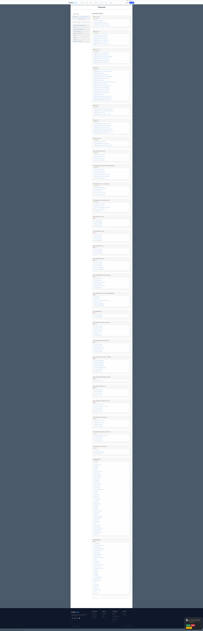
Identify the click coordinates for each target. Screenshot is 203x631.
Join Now (131, 2)
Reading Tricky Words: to (99, 94)
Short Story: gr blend (98, 265)
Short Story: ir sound (98, 334)
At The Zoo (96, 491)
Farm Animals (96, 494)
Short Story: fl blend (98, 236)
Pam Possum (96, 593)
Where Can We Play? (98, 510)
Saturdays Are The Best (98, 568)
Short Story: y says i (98, 302)
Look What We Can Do (98, 516)
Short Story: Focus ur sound (99, 205)
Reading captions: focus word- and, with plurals (103, 76)
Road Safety (96, 575)
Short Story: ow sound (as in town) (100, 406)
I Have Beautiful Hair (98, 518)
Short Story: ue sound (98, 411)
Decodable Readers (77, 31)
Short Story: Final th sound (99, 285)
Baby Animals (96, 496)
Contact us (125, 614)
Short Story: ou (97, 333)
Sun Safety (96, 573)
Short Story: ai (96, 296)
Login (127, 2)
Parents (82, 2)
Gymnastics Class (97, 579)
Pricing (106, 2)
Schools (91, 2)
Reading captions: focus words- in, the (101, 74)
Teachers (86, 2)
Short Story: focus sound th (99, 158)
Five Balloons (96, 534)
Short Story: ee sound (98, 329)
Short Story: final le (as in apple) (100, 367)
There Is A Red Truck (98, 484)
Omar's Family (96, 552)
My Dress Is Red (97, 478)
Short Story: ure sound (98, 351)
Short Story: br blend (98, 225)
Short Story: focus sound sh (99, 154)
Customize (189, 627)
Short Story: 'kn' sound (98, 453)
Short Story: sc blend (98, 369)
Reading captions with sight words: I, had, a (102, 99)
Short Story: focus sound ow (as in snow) (102, 207)
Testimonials (115, 619)
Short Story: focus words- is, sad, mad (101, 25)
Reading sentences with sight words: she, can (102, 125)
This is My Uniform (97, 477)
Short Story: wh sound (98, 389)
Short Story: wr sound (98, 395)
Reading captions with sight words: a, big (102, 89)
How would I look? (97, 589)
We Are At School (97, 475)
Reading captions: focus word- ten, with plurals (103, 71)
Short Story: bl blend (98, 221)
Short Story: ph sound (98, 391)
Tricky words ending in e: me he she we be (102, 123)
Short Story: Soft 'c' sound (99, 347)
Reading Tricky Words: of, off (99, 112)
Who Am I (95, 493)
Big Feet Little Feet (97, 503)
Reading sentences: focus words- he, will (101, 127)
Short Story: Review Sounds (99, 269)
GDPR (131, 626)
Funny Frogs (96, 505)
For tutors (93, 618)
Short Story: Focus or (98, 190)
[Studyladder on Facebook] (72, 618)
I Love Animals (96, 543)
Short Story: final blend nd (99, 364)
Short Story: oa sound (98, 437)
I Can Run (95, 468)
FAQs (124, 613)
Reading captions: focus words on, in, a (101, 40)
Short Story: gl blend (98, 316)
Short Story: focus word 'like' (99, 282)
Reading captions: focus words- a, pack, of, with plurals (104, 81)
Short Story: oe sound (98, 409)
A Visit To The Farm (97, 566)
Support (111, 2)
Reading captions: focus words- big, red (101, 87)
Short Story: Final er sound (99, 420)
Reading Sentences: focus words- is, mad (102, 23)
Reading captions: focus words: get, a (101, 54)
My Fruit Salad (96, 482)
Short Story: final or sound (99, 422)
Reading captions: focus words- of (100, 83)
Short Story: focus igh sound (99, 172)
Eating (95, 523)
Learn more (191, 622)
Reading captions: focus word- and (101, 38)
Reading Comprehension (78, 33)
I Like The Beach (97, 521)
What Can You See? (97, 471)
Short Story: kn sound (98, 393)
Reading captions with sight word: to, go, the (102, 96)
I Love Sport (96, 502)
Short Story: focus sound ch (99, 156)
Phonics (74, 27)
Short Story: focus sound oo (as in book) (102, 176)
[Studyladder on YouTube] (79, 618)
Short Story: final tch (98, 349)
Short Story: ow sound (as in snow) (100, 435)
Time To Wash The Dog (98, 545)
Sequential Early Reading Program (79, 25)
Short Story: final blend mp (99, 365)
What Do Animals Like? (98, 532)
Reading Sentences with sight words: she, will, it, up (103, 130)
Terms (128, 626)
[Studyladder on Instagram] (75, 618)
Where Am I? (96, 519)
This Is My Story (97, 485)
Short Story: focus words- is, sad (100, 22)
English (103, 614)
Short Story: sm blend (98, 251)
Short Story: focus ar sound (99, 189)
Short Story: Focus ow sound (99, 192)
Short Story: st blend (98, 253)
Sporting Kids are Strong (98, 557)
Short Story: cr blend (98, 223)
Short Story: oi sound (98, 210)
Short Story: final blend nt (99, 360)
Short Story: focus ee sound (99, 169)
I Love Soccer (96, 584)
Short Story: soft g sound (99, 451)
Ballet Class (96, 570)
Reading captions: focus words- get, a (101, 53)
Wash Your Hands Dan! (98, 528)
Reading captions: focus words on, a (101, 34)
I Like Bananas (96, 480)
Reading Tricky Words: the (99, 73)
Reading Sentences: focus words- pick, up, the (103, 98)
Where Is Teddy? (97, 555)
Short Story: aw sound (98, 440)
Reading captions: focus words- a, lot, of (102, 92)
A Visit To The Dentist (98, 577)
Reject (192, 625)
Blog (113, 621)
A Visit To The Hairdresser (99, 548)
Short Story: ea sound (98, 331)
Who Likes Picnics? (97, 527)
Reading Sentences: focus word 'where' (101, 143)
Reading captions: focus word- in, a (101, 36)
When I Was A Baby (97, 554)
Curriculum (101, 2)
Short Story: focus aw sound (99, 209)
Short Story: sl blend (98, 315)
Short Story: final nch (98, 287)
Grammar (75, 39)
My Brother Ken (97, 512)
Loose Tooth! (96, 586)
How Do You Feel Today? (98, 489)
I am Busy (96, 462)
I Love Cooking (96, 525)
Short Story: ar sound (98, 326)
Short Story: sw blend (98, 240)
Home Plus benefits (116, 616)
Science (103, 616)
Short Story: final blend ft (99, 267)
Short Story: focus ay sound (99, 187)
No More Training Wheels (98, 564)
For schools (94, 616)
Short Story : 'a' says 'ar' (98, 327)
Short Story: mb (97, 450)
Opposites (96, 507)
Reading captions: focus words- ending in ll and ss (103, 109)
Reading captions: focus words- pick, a (101, 58)
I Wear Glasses (97, 561)
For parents (94, 613)
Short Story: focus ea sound (99, 194)
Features (114, 614)
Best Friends (96, 580)
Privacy (125, 626)
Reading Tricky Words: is (98, 20)
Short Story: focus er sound (99, 203)
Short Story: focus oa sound (99, 178)
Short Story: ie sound (98, 407)
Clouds (95, 559)
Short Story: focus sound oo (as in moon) (102, 174)
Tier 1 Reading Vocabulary (78, 29)
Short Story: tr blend (98, 234)
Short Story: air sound (98, 345)
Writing (74, 37)
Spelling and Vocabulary (78, 41)
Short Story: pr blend (98, 262)
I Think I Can (96, 469)
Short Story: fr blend (98, 371)
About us (114, 613)
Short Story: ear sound (98, 344)
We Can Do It (96, 473)
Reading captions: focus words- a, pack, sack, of (103, 110)
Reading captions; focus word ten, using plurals (103, 56)
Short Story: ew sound (98, 424)
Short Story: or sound (98, 438)
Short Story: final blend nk (99, 362)
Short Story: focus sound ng (99, 160)
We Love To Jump (97, 464)
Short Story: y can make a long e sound (101, 300)
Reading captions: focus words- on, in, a (101, 43)
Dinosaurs (96, 571)
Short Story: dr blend (98, 238)
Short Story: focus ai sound (99, 171)
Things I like (96, 514)
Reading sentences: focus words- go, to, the (102, 132)
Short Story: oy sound (98, 404)
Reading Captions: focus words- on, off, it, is (102, 114)
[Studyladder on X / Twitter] (77, 618)
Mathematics (104, 613)
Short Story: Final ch (98, 280)
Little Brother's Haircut (98, 550)
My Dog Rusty (96, 562)
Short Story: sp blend (98, 249)
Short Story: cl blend (98, 220)
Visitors (95, 591)
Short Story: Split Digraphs (99, 303)
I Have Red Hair (97, 546)
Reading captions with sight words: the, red (102, 85)
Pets (95, 582)
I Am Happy (96, 466)
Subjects (96, 2)
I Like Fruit (96, 587)
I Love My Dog (96, 500)
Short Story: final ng (98, 283)
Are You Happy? (97, 487)
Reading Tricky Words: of (99, 80)
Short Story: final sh (97, 278)
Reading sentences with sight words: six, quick (103, 145)
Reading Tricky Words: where (99, 141)
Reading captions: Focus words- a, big (101, 78)
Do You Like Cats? (97, 530)
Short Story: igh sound (98, 380)
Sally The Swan (97, 498)
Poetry (74, 35)
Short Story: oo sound (98, 426)
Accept (188, 625)
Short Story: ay (97, 298)
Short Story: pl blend (98, 264)
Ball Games (96, 509)
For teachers (94, 614)
